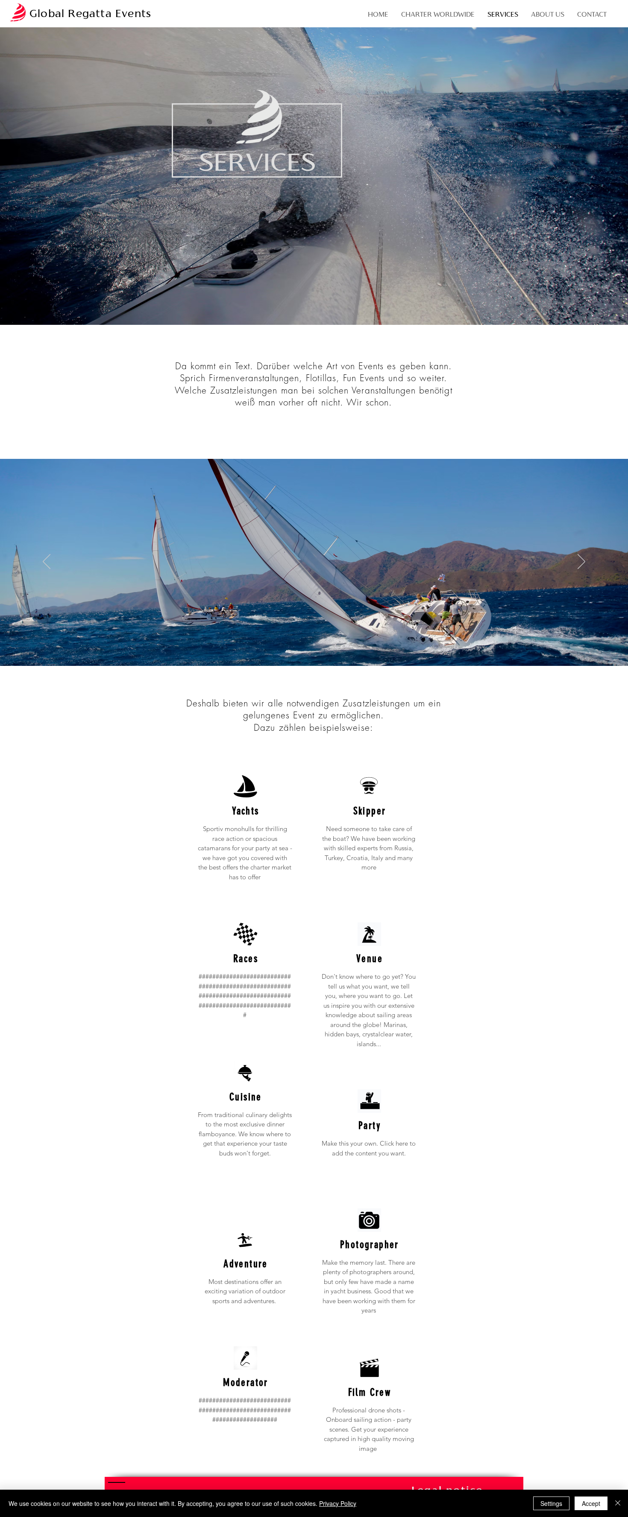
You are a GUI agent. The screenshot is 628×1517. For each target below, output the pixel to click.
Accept (591, 1503)
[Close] (618, 1503)
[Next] (581, 562)
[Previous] (46, 562)
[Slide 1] (314, 644)
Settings (551, 1503)
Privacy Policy (337, 1503)
